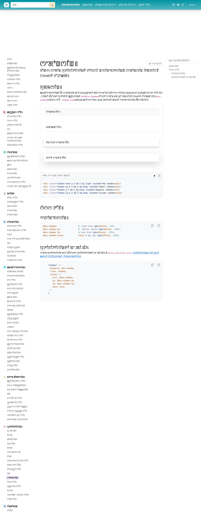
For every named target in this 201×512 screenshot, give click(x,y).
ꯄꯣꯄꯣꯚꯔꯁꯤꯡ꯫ (13, 348)
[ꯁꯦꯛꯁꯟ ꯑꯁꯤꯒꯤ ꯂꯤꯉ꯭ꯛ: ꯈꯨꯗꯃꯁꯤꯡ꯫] (64, 87)
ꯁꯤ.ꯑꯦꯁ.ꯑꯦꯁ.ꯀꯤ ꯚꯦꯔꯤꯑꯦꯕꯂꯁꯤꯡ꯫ (14, 139)
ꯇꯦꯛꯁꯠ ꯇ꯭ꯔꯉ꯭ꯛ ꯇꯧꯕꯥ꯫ (17, 410)
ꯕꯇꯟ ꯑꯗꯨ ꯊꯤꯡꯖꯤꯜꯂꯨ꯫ (16, 305)
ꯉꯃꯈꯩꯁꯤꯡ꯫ (12, 439)
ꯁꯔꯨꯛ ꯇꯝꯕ (12, 104)
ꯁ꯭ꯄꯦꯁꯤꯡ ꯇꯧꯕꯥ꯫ (14, 486)
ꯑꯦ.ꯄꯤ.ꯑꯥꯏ (11, 430)
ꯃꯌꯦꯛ (10, 490)
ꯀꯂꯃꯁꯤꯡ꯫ (12, 169)
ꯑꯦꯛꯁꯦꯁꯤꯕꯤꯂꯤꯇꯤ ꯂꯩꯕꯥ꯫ (17, 92)
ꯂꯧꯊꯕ (9, 59)
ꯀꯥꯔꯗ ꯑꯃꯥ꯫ (12, 297)
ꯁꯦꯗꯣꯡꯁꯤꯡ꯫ (12, 477)
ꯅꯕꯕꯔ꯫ (10, 326)
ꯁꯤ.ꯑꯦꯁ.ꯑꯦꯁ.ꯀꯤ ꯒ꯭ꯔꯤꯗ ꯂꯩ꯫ (19, 186)
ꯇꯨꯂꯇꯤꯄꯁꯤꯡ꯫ (13, 369)
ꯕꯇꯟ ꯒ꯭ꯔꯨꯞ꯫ (12, 292)
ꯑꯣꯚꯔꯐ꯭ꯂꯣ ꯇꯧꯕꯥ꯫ (14, 469)
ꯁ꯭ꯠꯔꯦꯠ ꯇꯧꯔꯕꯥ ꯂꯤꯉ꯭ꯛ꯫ (17, 406)
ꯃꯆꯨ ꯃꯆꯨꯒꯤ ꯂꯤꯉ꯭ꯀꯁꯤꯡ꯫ (17, 389)
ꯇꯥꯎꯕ (9, 456)
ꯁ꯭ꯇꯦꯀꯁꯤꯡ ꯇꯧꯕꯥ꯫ (14, 402)
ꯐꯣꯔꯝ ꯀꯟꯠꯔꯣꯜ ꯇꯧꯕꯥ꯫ (16, 230)
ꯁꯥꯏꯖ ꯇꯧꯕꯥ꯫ (12, 481)
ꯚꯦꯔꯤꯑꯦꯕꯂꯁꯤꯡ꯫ (178, 73)
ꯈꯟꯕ (9, 234)
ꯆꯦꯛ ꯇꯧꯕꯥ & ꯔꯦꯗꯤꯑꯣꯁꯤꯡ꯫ (18, 238)
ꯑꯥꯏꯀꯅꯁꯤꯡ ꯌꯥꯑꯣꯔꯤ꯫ (105, 4)
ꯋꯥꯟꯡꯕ (10, 309)
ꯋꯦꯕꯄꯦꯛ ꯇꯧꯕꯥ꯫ (13, 79)
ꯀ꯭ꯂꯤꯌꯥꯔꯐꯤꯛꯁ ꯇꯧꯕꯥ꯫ (16, 381)
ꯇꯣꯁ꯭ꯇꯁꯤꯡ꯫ (12, 365)
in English (156, 63)
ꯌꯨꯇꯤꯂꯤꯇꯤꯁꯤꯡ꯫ (13, 177)
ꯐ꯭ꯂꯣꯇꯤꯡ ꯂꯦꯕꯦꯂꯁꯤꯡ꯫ (16, 251)
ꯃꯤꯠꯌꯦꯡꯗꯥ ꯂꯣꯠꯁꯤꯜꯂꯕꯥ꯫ (17, 419)
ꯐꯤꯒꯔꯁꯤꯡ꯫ (12, 214)
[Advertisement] (100, 33)
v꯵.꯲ (193, 4)
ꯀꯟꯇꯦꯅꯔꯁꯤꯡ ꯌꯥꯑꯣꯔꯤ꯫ (17, 160)
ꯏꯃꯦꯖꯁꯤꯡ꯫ (12, 206)
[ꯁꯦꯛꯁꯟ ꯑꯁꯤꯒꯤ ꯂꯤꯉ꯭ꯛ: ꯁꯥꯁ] (66, 207)
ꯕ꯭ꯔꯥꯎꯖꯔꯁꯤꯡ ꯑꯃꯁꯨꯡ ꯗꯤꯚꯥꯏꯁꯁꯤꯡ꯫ (16, 69)
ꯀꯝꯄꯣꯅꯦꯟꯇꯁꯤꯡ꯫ (15, 133)
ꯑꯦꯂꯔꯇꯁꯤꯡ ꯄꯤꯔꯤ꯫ (16, 275)
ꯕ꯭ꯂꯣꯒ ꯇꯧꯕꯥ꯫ (144, 4)
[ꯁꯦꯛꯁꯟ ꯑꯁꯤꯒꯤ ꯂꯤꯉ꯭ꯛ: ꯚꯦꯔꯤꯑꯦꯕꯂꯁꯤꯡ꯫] (70, 217)
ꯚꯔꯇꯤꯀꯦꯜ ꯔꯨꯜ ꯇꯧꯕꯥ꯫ (16, 415)
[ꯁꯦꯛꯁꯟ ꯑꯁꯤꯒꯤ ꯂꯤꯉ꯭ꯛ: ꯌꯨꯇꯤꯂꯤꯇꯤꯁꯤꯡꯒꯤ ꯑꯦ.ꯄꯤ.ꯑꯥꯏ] (90, 247)
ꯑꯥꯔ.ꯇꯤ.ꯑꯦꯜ (12, 100)
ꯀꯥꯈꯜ (9, 164)
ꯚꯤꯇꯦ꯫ (10, 87)
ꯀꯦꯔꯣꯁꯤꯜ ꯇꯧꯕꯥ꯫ (14, 301)
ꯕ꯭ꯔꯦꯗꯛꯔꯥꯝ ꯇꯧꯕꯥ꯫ (14, 284)
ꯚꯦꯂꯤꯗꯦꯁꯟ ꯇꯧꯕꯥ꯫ (14, 260)
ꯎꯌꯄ (9, 447)
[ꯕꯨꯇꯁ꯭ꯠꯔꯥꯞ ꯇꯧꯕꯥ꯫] (6, 5)
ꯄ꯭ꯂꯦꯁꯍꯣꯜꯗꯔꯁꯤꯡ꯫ (15, 344)
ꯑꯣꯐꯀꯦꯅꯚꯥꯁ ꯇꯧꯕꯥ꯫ (15, 335)
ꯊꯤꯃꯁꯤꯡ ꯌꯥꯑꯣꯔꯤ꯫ (127, 4)
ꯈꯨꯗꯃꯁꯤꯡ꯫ (87, 4)
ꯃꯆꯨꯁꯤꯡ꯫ (11, 443)
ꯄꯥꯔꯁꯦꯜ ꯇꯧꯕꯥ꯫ (13, 83)
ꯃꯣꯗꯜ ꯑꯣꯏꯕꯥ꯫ (13, 322)
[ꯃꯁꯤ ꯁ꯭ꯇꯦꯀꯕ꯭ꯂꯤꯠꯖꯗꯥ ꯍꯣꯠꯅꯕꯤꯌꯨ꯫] (154, 175)
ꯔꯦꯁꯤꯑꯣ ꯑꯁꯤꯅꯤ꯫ (14, 398)
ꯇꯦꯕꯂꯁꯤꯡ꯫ (12, 210)
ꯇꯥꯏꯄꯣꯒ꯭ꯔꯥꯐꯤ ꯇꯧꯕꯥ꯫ (15, 201)
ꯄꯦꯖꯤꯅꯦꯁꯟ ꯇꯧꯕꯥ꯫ (14, 339)
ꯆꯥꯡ (8, 243)
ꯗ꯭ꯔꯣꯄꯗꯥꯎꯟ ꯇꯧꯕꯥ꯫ (15, 314)
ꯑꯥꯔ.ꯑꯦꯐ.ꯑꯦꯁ (13, 96)
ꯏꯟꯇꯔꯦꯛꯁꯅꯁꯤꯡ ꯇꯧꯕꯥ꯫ (17, 460)
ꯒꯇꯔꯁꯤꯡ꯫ (12, 173)
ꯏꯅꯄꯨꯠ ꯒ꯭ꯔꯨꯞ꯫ (13, 247)
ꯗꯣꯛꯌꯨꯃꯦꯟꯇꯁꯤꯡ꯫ (71, 4)
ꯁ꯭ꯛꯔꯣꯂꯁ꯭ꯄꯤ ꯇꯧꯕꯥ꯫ (15, 356)
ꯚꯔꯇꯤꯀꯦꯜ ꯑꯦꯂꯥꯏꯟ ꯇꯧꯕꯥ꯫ (18, 494)
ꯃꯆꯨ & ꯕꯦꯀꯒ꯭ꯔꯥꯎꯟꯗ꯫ (16, 385)
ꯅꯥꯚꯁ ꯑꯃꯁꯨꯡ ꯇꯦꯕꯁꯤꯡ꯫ (17, 331)
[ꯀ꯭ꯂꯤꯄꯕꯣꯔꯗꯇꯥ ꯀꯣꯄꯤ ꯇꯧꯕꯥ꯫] (159, 175)
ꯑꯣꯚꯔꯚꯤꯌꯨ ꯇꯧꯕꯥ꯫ (14, 116)
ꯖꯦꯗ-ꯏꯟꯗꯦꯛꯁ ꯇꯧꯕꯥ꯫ (16, 181)
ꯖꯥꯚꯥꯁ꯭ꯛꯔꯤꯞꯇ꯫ (13, 75)
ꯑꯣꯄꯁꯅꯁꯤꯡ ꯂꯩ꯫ (14, 124)
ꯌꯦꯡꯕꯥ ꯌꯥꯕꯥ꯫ (12, 499)
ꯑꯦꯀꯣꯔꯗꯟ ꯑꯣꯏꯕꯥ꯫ (15, 271)
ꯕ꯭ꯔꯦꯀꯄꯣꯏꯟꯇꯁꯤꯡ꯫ (16, 156)
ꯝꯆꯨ (8, 129)
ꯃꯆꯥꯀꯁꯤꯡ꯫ (12, 63)
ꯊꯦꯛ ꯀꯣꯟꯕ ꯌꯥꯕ (13, 452)
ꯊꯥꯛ (8, 393)
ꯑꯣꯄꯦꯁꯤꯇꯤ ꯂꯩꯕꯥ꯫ (14, 464)
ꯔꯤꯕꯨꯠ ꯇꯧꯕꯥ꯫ (12, 197)
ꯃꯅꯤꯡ (9, 435)
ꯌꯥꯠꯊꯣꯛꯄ (11, 255)
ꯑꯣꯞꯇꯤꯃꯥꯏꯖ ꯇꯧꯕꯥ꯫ (15, 145)
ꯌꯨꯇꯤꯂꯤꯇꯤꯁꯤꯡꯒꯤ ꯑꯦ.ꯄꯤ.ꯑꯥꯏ (183, 77)
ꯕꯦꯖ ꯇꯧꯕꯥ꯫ (11, 280)
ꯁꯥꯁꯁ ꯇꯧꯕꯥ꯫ (12, 120)
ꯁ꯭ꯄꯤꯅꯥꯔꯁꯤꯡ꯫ (13, 361)
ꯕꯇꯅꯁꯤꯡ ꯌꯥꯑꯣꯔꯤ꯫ (15, 288)
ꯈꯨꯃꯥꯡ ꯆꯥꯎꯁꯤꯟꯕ (14, 352)
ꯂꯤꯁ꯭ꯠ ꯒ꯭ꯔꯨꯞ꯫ (13, 318)
